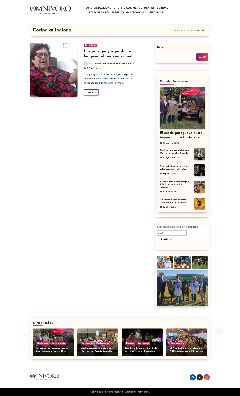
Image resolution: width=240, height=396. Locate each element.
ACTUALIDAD (103, 8)
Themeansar (142, 391)
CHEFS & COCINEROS (128, 8)
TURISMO (118, 13)
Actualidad (90, 45)
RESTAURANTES (99, 13)
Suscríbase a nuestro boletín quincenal (177, 227)
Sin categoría (177, 343)
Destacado (42, 343)
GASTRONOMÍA (136, 13)
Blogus (128, 391)
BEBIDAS (162, 8)
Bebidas (130, 343)
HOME (88, 8)
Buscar (162, 47)
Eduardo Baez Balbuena (100, 63)
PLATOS (149, 8)
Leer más (91, 92)
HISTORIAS (156, 13)
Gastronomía (58, 343)
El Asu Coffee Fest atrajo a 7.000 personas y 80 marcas (174, 184)
